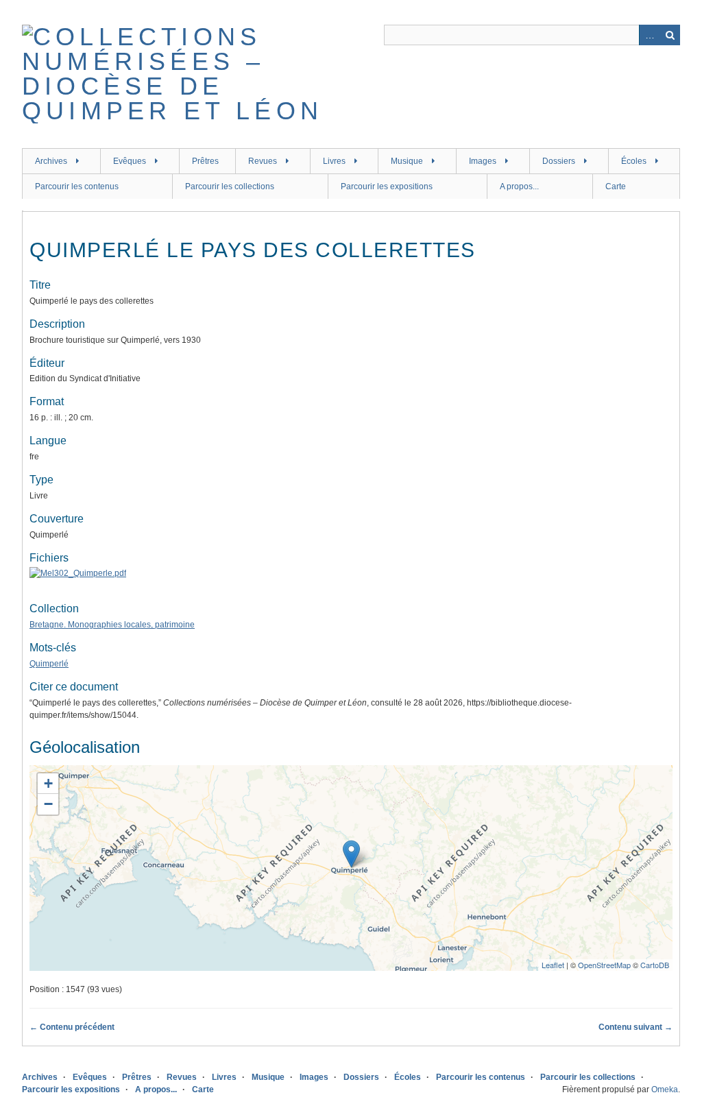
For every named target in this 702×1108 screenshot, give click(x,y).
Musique (407, 161)
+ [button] (48, 783)
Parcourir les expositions (387, 186)
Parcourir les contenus (77, 186)
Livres (334, 161)
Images (482, 161)
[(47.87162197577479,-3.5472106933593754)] (351, 854)
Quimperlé (49, 664)
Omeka (664, 1089)
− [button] (48, 803)
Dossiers (558, 161)
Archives (51, 161)
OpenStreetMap (604, 964)
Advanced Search (649, 35)
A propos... (519, 186)
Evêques (129, 161)
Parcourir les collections (229, 186)
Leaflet (553, 964)
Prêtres (205, 161)
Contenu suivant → (635, 1027)
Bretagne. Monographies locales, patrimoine (112, 624)
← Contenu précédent (71, 1027)
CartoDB (654, 964)
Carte (615, 186)
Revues (262, 161)
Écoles (633, 161)
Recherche (669, 35)
